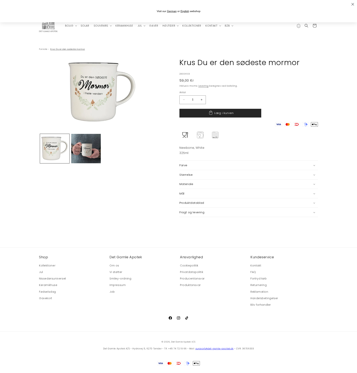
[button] (70, 26)
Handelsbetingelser (264, 298)
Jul (41, 272)
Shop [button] (43, 257)
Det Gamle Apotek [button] (126, 257)
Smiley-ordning (120, 279)
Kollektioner (47, 266)
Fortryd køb (258, 279)
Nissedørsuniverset (52, 279)
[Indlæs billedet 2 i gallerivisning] (86, 148)
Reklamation (259, 292)
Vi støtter (116, 272)
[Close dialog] (353, 4)
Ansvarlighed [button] (191, 257)
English (185, 11)
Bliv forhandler (260, 305)
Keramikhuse (48, 285)
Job (112, 292)
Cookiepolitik (189, 266)
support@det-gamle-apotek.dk (214, 348)
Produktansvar (190, 285)
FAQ (253, 272)
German (172, 11)
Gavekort (45, 298)
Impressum (118, 285)
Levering (203, 85)
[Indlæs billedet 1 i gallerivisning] (54, 148)
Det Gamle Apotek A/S (183, 341)
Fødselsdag (47, 292)
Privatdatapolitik (191, 272)
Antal (182, 92)
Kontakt (255, 266)
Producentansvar (192, 279)
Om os (114, 266)
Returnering (258, 285)
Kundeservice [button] (262, 257)
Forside (43, 49)
